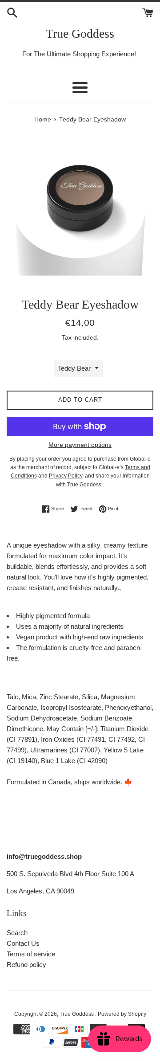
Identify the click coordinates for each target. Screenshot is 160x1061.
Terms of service (31, 954)
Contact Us (23, 943)
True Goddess (80, 33)
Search (17, 932)
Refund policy (26, 964)
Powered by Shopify (122, 1014)
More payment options (80, 444)
